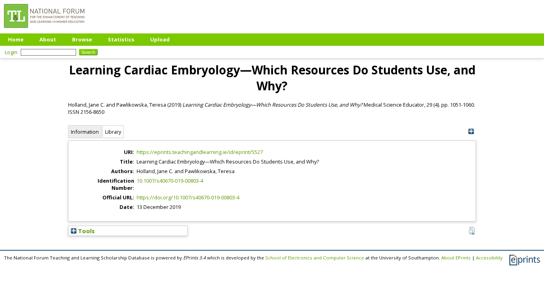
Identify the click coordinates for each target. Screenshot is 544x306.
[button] (472, 231)
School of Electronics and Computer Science (314, 258)
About (47, 39)
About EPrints (456, 258)
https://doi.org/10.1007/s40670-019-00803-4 (188, 197)
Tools (85, 231)
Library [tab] (113, 131)
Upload (160, 39)
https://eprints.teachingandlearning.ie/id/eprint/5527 (200, 152)
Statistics (121, 39)
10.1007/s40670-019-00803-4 (170, 180)
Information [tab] (85, 131)
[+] (471, 131)
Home (15, 39)
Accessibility (489, 258)
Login (11, 52)
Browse (82, 39)
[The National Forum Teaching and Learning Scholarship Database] (44, 29)
